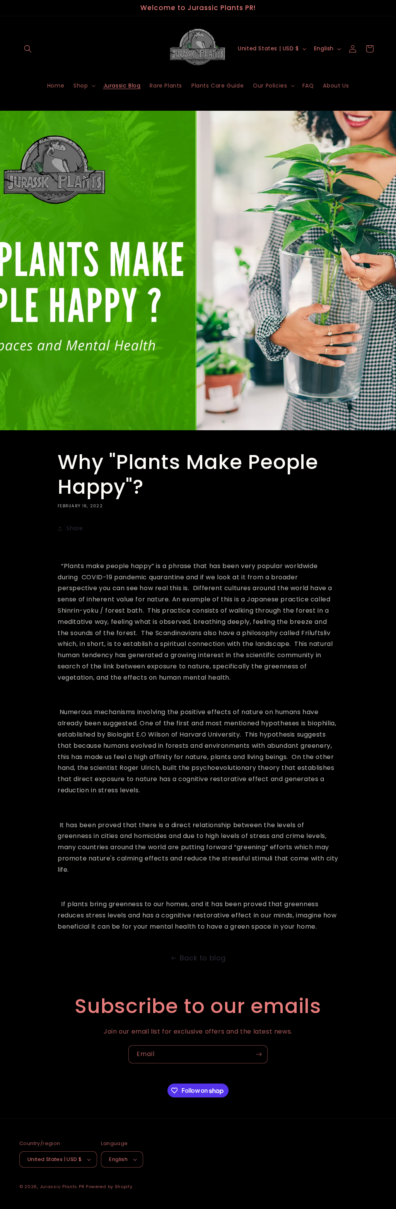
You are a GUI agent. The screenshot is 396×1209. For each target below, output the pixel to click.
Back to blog (203, 958)
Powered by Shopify (109, 1186)
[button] (27, 48)
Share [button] (75, 528)
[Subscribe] (258, 1054)
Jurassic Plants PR (62, 1186)
